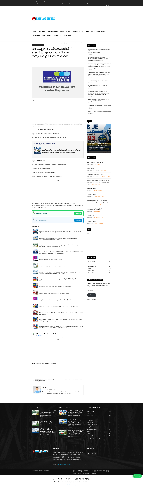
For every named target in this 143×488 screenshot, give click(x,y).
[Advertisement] (83, 18)
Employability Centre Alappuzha (42, 43)
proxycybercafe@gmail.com (65, 464)
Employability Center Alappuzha (42, 363)
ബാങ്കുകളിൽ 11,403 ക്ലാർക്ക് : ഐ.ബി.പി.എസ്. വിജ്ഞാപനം (99, 106)
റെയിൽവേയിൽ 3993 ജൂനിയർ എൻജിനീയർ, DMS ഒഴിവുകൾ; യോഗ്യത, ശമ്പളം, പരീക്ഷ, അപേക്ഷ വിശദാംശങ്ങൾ (99, 51)
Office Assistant (53, 363)
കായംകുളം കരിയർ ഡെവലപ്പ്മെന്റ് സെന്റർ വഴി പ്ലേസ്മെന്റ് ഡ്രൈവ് (43, 379)
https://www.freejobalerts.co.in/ (48, 389)
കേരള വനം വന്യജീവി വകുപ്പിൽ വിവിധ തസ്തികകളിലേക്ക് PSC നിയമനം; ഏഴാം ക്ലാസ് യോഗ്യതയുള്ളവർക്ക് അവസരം (99, 66)
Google (40, 335)
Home (33, 43)
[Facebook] (104, 5)
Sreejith (44, 387)
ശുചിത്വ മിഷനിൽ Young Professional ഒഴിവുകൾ (97, 86)
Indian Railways (93, 141)
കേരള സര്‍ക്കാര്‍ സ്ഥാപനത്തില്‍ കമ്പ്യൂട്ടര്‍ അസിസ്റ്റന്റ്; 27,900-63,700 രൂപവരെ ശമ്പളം (98, 100)
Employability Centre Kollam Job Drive (74, 379)
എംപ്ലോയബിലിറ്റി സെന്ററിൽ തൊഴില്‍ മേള (98, 80)
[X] (52, 62)
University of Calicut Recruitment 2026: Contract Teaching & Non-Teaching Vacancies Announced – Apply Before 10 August (99, 93)
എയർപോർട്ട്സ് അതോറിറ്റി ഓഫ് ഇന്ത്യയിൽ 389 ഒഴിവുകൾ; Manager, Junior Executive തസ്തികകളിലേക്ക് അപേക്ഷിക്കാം (99, 59)
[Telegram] (106, 5)
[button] (109, 39)
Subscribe (92, 295)
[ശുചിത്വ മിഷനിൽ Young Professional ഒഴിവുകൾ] (35, 423)
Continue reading (71, 484)
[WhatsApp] (108, 5)
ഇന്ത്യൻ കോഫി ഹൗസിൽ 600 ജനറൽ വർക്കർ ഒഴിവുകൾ (99, 112)
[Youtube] (110, 5)
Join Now (78, 213)
